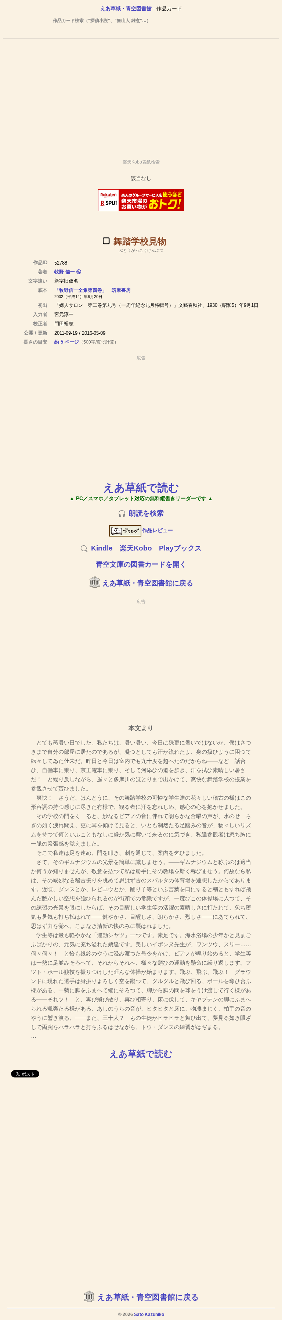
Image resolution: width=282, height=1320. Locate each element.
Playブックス (180, 548)
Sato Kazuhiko (149, 1314)
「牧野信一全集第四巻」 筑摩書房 (92, 290)
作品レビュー (157, 530)
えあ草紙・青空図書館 (126, 8)
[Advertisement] (141, 95)
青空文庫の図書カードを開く (141, 564)
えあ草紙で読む (141, 487)
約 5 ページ (66, 342)
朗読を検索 (146, 513)
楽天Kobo (136, 548)
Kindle (102, 548)
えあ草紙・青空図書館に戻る (147, 583)
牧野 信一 (64, 272)
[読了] (106, 240)
